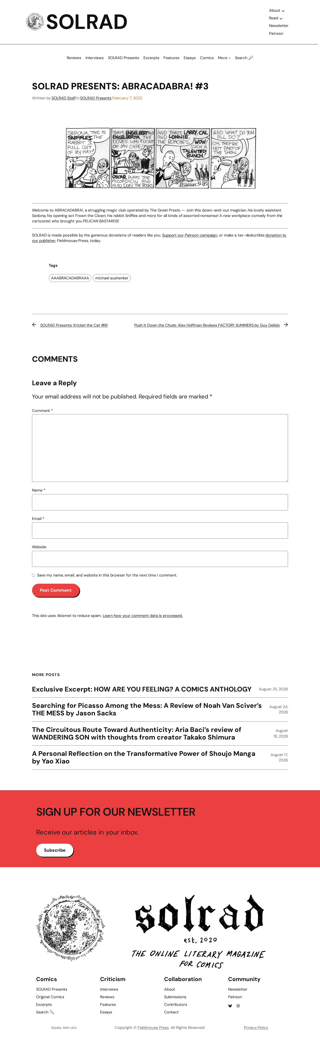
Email (38, 518)
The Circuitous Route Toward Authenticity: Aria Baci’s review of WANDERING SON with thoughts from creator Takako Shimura (136, 733)
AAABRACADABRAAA (70, 278)
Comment (42, 410)
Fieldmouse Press (153, 1027)
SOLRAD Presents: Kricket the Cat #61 (74, 325)
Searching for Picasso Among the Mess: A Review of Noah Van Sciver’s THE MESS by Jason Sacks (147, 709)
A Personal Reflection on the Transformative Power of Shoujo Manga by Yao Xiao (143, 757)
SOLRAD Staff (64, 98)
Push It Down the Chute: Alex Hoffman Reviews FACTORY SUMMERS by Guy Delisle (207, 325)
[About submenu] (283, 10)
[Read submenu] (281, 18)
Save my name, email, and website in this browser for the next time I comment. (107, 575)
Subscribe (55, 850)
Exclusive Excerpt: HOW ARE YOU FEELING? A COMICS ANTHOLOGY (142, 689)
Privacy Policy (256, 1027)
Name (38, 490)
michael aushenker (111, 278)
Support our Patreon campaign (189, 235)
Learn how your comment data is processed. (143, 615)
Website (39, 547)
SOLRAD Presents (95, 98)
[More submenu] (229, 58)
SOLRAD (87, 21)
